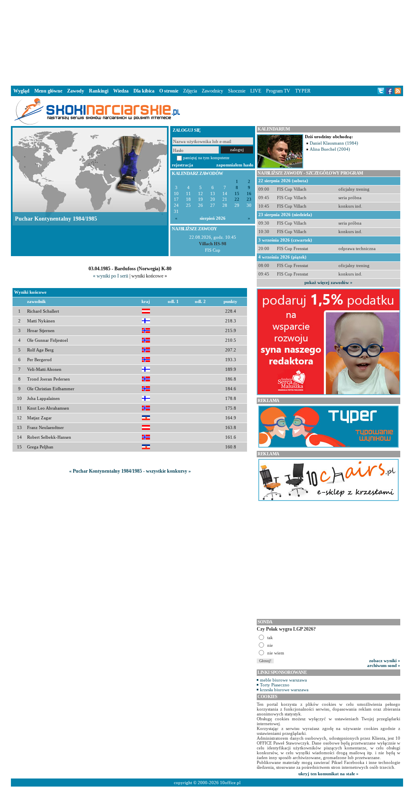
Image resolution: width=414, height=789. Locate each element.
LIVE (255, 91)
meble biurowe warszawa (283, 679)
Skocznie (236, 91)
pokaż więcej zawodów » (328, 282)
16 (249, 193)
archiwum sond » (383, 665)
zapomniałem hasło (234, 164)
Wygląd (21, 91)
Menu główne (48, 91)
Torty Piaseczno (274, 684)
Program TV (278, 91)
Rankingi (98, 91)
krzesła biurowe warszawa (284, 689)
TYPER (302, 91)
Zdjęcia (190, 91)
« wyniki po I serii (110, 276)
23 (249, 199)
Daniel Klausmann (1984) (334, 143)
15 (236, 193)
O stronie (168, 91)
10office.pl (230, 782)
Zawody (75, 91)
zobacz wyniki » (384, 660)
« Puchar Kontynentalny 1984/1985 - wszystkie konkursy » (130, 471)
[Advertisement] (207, 42)
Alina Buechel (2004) (330, 149)
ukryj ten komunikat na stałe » (328, 773)
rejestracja (182, 164)
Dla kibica (143, 91)
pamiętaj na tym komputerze (206, 158)
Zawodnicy (212, 91)
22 (236, 199)
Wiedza (121, 91)
